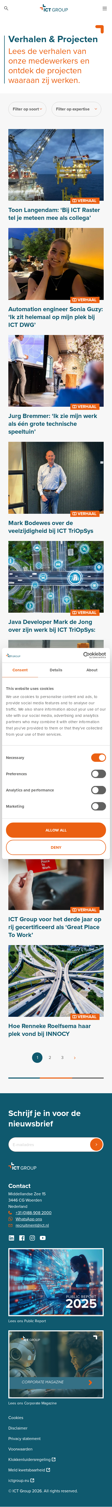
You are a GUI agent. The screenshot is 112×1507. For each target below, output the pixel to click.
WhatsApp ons (29, 1219)
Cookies (15, 1418)
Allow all (56, 830)
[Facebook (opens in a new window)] (22, 1238)
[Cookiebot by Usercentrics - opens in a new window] (83, 655)
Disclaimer (17, 1428)
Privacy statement (24, 1439)
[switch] (98, 774)
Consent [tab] (20, 670)
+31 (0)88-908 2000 (34, 1213)
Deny (56, 847)
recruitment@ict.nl (32, 1225)
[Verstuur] (96, 1144)
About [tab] (92, 670)
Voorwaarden (20, 1449)
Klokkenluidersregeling (29, 1459)
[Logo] (54, 8)
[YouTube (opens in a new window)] (43, 1238)
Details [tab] (56, 670)
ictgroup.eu (18, 1480)
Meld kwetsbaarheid (26, 1470)
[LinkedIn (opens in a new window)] (11, 1238)
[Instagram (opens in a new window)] (32, 1238)
